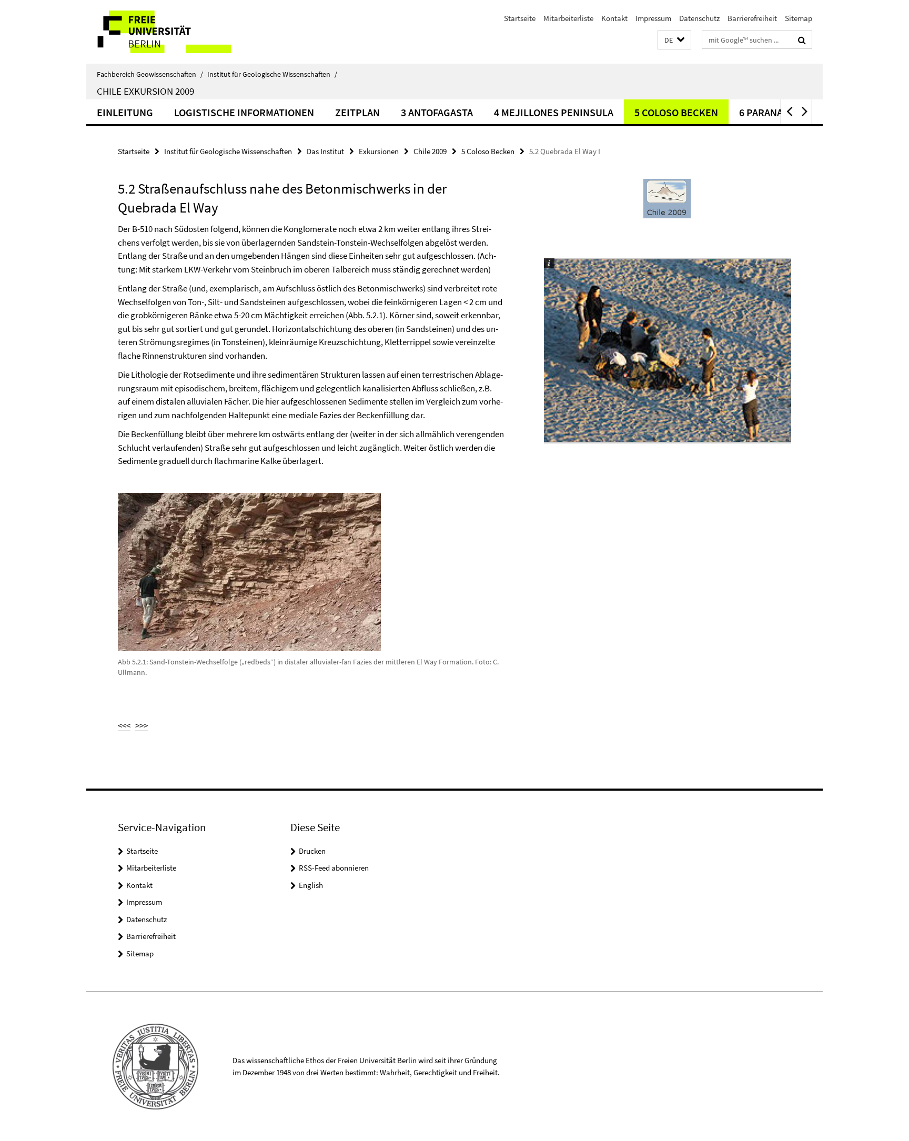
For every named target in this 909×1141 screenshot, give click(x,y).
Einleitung (125, 112)
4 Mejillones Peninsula (553, 112)
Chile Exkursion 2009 (145, 91)
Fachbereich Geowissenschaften (150, 74)
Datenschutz (699, 18)
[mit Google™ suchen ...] (802, 40)
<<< (124, 725)
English (311, 885)
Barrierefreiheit (752, 18)
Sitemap (798, 18)
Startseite (520, 18)
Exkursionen (379, 151)
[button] (674, 40)
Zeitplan (357, 112)
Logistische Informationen (244, 112)
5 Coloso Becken (676, 112)
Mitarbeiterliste (568, 18)
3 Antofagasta (437, 112)
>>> (141, 725)
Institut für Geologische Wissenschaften (272, 74)
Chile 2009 (430, 151)
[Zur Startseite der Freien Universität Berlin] (174, 32)
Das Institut (325, 151)
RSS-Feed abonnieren (334, 868)
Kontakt (614, 18)
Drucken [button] (312, 851)
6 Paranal (763, 112)
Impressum (653, 18)
